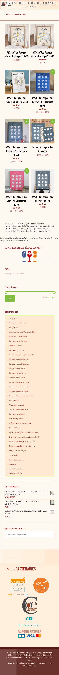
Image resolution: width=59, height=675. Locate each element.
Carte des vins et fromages (18, 341)
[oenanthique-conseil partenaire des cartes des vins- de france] (29, 613)
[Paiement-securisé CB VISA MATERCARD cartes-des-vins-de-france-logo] (29, 637)
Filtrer (9, 298)
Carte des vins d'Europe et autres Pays (22, 355)
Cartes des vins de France (18, 323)
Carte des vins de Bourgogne (19, 364)
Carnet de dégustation (16, 350)
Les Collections (14, 400)
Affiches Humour (15, 346)
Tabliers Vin (13, 318)
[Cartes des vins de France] (29, 4)
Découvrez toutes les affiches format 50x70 (24, 437)
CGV (25, 657)
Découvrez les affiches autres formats (22, 446)
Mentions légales (35, 657)
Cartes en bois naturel (16, 460)
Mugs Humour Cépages (17, 451)
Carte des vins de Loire (17, 368)
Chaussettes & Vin (15, 473)
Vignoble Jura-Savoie (16, 405)
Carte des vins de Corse (17, 414)
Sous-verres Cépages (16, 469)
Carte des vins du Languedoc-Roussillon (23, 396)
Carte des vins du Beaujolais (19, 391)
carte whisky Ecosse (16, 419)
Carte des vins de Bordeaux (18, 359)
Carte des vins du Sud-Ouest (19, 387)
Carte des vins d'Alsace (17, 378)
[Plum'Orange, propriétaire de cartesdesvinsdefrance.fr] (41, 595)
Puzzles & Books (15, 428)
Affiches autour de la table (18, 336)
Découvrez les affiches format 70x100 (22, 441)
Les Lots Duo (13, 327)
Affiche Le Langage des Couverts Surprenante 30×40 (16, 151)
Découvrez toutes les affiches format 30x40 (24, 432)
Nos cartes (12, 464)
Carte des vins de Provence (18, 410)
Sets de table (13, 455)
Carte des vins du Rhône (17, 373)
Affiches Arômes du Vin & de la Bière (22, 332)
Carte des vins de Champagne (19, 382)
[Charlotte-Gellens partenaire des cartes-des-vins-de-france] (18, 595)
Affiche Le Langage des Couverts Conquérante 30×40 (42, 101)
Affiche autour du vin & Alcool (20, 423)
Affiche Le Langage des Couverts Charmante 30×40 (16, 200)
